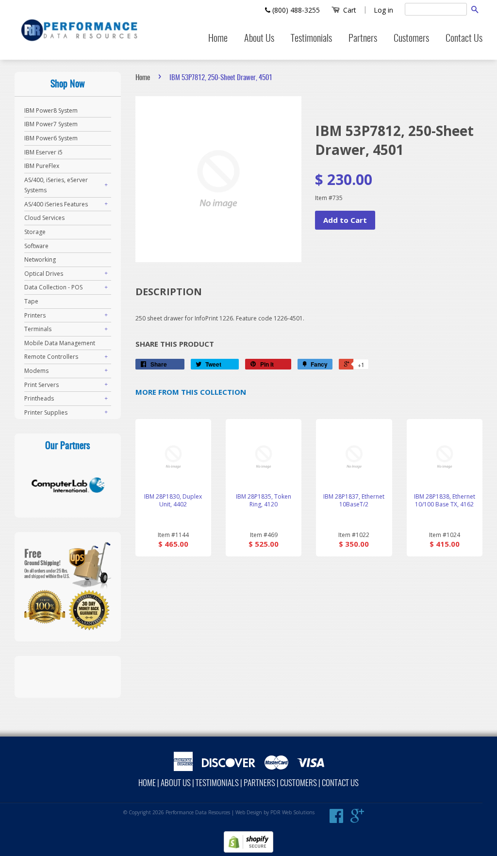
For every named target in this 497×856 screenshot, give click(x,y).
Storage (35, 232)
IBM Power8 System (51, 110)
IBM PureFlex (41, 166)
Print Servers (41, 385)
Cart (348, 10)
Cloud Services (44, 218)
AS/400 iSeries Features (56, 204)
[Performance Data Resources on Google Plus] (357, 819)
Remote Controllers (51, 356)
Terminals (37, 329)
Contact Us (464, 39)
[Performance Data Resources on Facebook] (336, 819)
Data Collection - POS (53, 287)
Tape (31, 301)
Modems (36, 371)
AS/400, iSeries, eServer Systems (56, 185)
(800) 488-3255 (295, 10)
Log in (383, 10)
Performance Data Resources (198, 812)
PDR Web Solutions (292, 812)
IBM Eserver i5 (43, 152)
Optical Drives (43, 273)
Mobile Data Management (59, 343)
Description (168, 291)
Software (36, 246)
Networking (40, 259)
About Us (259, 39)
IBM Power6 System (51, 138)
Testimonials (311, 39)
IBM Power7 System (51, 124)
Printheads (39, 398)
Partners (362, 39)
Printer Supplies (45, 412)
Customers (411, 39)
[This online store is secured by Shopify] (248, 850)
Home (218, 39)
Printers (35, 315)
